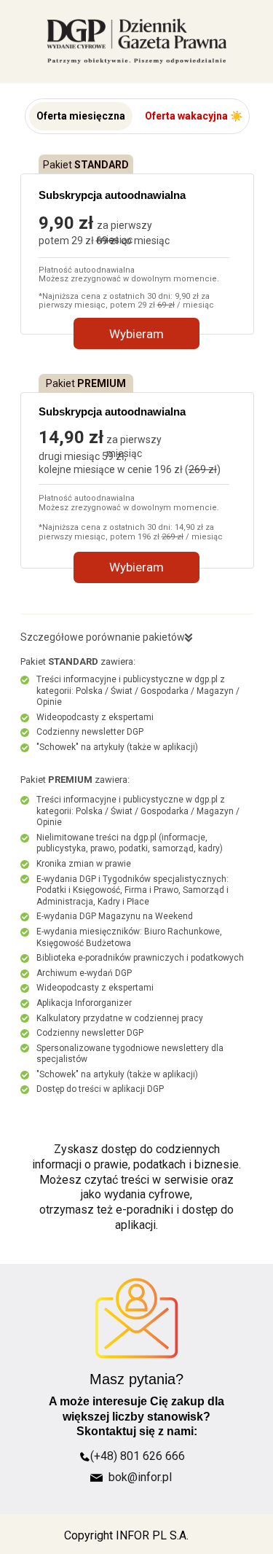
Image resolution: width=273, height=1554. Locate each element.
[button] (80, 116)
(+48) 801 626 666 (137, 1456)
